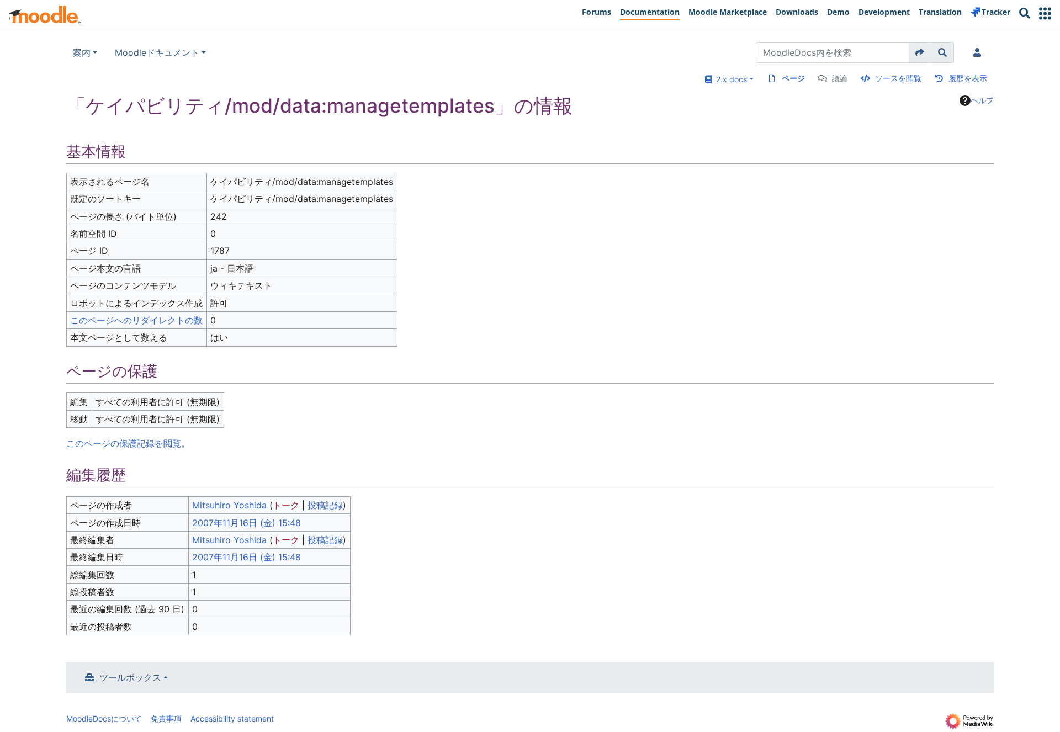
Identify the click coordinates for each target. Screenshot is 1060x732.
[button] (1045, 13)
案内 (82, 52)
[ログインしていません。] (979, 52)
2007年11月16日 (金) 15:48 (246, 522)
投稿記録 (325, 505)
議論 (839, 78)
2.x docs (729, 79)
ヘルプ (982, 100)
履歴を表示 (967, 78)
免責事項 (166, 718)
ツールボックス (130, 677)
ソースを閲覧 (898, 78)
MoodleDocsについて (104, 718)
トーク (286, 505)
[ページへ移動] (920, 52)
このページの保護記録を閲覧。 (128, 443)
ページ (793, 78)
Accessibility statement (232, 718)
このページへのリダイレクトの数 (136, 320)
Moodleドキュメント (157, 52)
